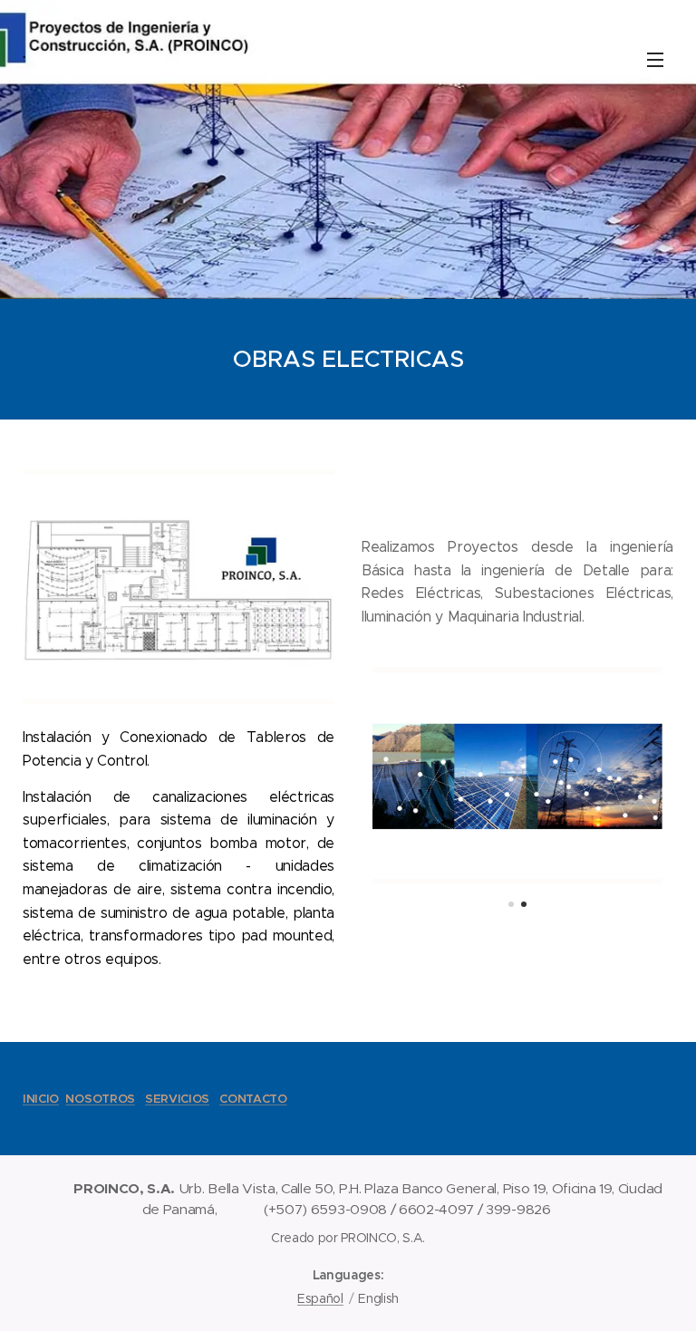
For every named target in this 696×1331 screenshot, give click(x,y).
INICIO (41, 1098)
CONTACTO (252, 1098)
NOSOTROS (99, 1098)
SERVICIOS (177, 1098)
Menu (655, 59)
